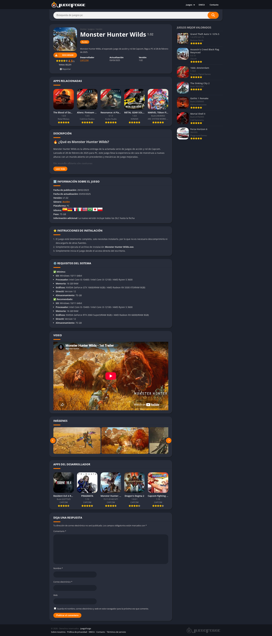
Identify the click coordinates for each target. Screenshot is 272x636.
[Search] (213, 15)
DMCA (202, 4)
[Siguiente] (168, 440)
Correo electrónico (62, 581)
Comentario (59, 531)
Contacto (214, 4)
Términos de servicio (116, 631)
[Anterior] (53, 440)
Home (83, 29)
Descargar (68, 55)
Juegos (189, 4)
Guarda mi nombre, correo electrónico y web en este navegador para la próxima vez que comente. (103, 608)
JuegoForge (85, 628)
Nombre (58, 568)
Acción (99, 29)
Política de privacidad (77, 631)
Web (55, 595)
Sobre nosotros (58, 631)
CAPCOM (84, 60)
